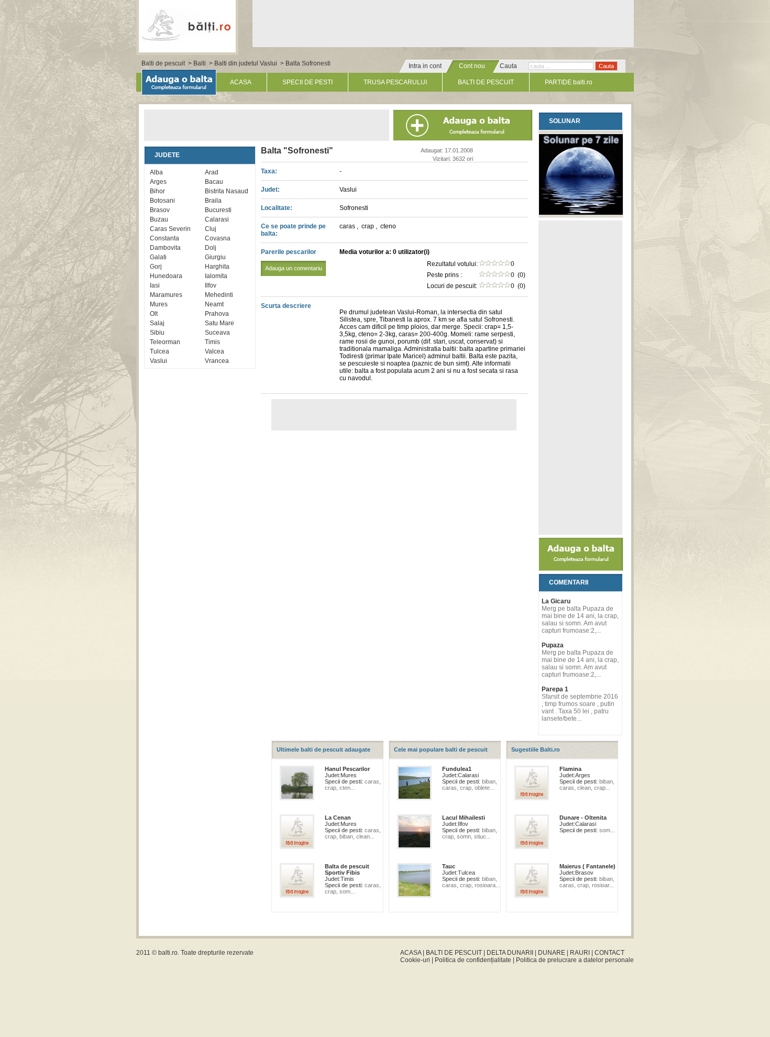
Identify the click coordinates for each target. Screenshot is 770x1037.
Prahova (217, 313)
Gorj (156, 266)
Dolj (210, 247)
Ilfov (210, 285)
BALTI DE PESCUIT (486, 82)
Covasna (217, 238)
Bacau (214, 181)
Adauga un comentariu (293, 268)
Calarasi (217, 219)
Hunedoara (166, 276)
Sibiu (157, 332)
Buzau (159, 219)
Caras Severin (170, 229)
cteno (388, 226)
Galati (158, 257)
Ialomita (216, 276)
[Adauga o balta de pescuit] (580, 568)
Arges (158, 181)
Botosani (162, 200)
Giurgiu (215, 257)
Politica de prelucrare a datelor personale (575, 960)
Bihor (157, 191)
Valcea (214, 351)
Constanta (164, 238)
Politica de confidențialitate (473, 960)
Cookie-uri (415, 960)
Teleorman (165, 342)
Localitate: (276, 208)
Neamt (214, 304)
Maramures (166, 295)
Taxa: (269, 171)
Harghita (217, 266)
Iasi (155, 285)
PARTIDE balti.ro (568, 82)
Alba (156, 172)
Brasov (160, 210)
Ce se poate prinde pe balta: (293, 230)
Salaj (157, 323)
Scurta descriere (286, 306)
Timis (212, 342)
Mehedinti (219, 295)
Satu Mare (219, 323)
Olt (154, 313)
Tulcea (159, 351)
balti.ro (168, 952)
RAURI (580, 952)
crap (368, 226)
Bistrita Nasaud (226, 191)
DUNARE (551, 952)
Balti (199, 63)
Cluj (210, 229)
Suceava (217, 332)
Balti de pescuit (163, 63)
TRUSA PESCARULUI (395, 82)
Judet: (270, 189)
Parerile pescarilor (291, 259)
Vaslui (158, 361)
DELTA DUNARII (510, 952)
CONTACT (609, 952)
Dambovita (165, 247)
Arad (211, 172)
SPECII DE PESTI (307, 82)
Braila (213, 200)
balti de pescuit (187, 24)
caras (348, 226)
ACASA (240, 82)
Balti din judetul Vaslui (245, 63)
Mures (159, 304)
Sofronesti (353, 208)
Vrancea (217, 361)
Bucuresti (218, 210)
